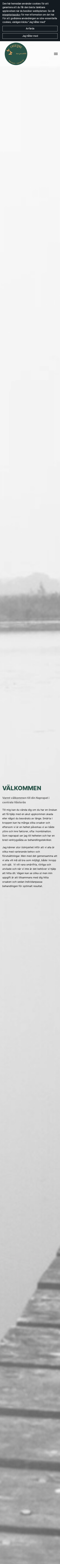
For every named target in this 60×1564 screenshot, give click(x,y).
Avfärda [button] (30, 28)
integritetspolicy (11, 14)
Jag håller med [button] (30, 35)
